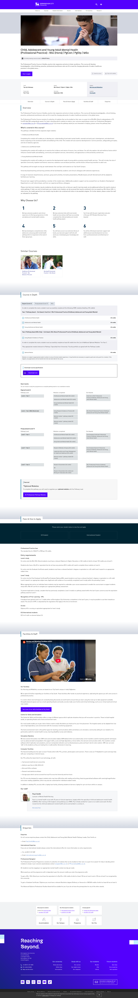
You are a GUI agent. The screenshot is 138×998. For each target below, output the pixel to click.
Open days (114, 964)
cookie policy (45, 995)
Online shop (59, 967)
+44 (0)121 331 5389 (66, 912)
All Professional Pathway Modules (35, 495)
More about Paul (36, 807)
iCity (98, 967)
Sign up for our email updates (107, 982)
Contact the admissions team (91, 910)
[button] (37, 10)
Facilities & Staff (88, 101)
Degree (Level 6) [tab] (27, 303)
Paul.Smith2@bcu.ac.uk (33, 841)
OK (99, 994)
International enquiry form (68, 910)
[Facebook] (22, 982)
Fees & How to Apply (69, 101)
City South (92, 93)
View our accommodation (43, 921)
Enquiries (107, 101)
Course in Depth (49, 101)
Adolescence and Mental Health (70, 322)
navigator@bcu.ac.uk (29, 123)
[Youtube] (44, 982)
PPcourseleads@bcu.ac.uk (45, 123)
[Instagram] (33, 982)
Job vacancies (58, 969)
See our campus (60, 921)
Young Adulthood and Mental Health (70, 327)
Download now (32, 373)
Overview (30, 101)
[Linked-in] (39, 982)
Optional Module (70, 352)
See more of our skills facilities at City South (36, 709)
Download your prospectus (77, 921)
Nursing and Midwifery (96, 87)
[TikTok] (50, 982)
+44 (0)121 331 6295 (43, 912)
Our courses (77, 964)
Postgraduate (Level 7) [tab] (41, 303)
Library (97, 969)
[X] (28, 982)
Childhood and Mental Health (70, 318)
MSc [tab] (52, 303)
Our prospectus (113, 967)
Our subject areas (75, 967)
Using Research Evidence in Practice (70, 337)
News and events (57, 964)
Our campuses (76, 969)
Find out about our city (94, 921)
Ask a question (113, 969)
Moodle (97, 964)
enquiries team (47, 910)
